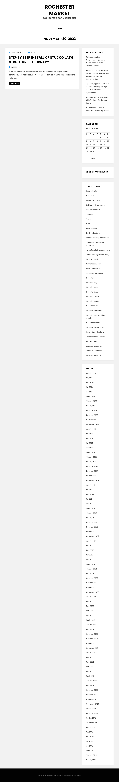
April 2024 (89, 504)
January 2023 (91, 574)
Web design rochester (94, 346)
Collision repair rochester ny (96, 205)
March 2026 (90, 397)
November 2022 (92, 583)
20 (108, 145)
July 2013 (89, 732)
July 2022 (89, 602)
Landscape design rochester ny (97, 255)
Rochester (90, 278)
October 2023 (91, 532)
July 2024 (89, 490)
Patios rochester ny (93, 269)
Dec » (93, 159)
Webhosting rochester (94, 351)
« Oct (88, 159)
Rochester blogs (92, 287)
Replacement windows (94, 273)
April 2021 (89, 671)
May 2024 (89, 499)
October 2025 (91, 420)
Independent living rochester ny (97, 238)
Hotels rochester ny (93, 233)
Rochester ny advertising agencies (95, 316)
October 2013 (91, 718)
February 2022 (91, 625)
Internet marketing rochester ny (98, 250)
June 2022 (90, 606)
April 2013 (89, 746)
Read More (15, 83)
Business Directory (93, 200)
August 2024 (91, 485)
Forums (88, 219)
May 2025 (89, 443)
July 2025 (89, 434)
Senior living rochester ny (95, 332)
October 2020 (91, 699)
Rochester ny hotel (93, 323)
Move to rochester (92, 259)
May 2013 (89, 741)
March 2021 (90, 676)
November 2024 (92, 471)
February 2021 (91, 681)
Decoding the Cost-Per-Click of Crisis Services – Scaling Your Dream (97, 100)
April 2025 (89, 448)
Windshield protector (93, 355)
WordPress (77, 775)
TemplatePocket (58, 775)
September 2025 (92, 424)
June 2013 (90, 737)
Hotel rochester (92, 228)
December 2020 (92, 690)
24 (98, 148)
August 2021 (90, 653)
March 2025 (90, 452)
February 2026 (91, 401)
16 (94, 145)
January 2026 (91, 406)
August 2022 (91, 597)
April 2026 (89, 392)
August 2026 (91, 373)
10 (97, 141)
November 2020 (92, 695)
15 (90, 145)
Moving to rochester (93, 264)
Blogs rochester (92, 191)
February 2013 (91, 755)
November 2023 (92, 527)
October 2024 (91, 476)
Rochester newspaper (94, 311)
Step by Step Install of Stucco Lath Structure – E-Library (41, 59)
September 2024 (92, 480)
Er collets (89, 214)
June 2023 (90, 550)
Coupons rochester (93, 210)
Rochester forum (92, 297)
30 (94, 152)
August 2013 (90, 727)
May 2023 (89, 555)
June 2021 (90, 662)
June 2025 (90, 438)
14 (87, 145)
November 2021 (92, 639)
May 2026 (89, 387)
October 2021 (91, 643)
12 (104, 141)
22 (91, 148)
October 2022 (91, 587)
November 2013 (92, 713)
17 (97, 145)
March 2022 (90, 620)
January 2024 (91, 518)
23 (94, 148)
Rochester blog (91, 283)
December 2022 (92, 578)
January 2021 (91, 685)
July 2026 (89, 378)
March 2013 (90, 751)
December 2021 (92, 634)
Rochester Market (59, 10)
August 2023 (91, 541)
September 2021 (92, 648)
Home (59, 28)
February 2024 (91, 513)
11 (100, 141)
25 (101, 148)
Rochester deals (92, 292)
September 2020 (92, 704)
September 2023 (92, 536)
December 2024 (92, 466)
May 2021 (89, 667)
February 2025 (91, 457)
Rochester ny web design (95, 327)
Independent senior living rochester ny (95, 243)
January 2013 (91, 760)
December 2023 (92, 522)
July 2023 (89, 546)
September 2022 (92, 592)
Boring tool (90, 196)
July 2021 (89, 657)
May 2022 (89, 611)
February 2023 (91, 569)
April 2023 (89, 560)
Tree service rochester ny (95, 337)
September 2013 (92, 723)
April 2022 (89, 616)
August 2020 (91, 709)
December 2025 (92, 410)
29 (91, 152)
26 (105, 148)
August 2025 (91, 429)
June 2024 (90, 494)
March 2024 (90, 508)
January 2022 (91, 629)
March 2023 (90, 564)
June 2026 (90, 383)
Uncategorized (91, 341)
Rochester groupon (93, 301)
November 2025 (92, 415)
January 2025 (91, 462)
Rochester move (92, 306)
